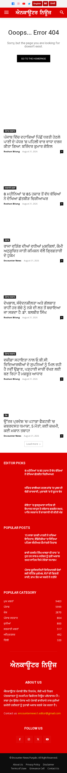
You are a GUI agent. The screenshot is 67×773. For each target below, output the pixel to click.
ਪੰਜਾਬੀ (52, 3)
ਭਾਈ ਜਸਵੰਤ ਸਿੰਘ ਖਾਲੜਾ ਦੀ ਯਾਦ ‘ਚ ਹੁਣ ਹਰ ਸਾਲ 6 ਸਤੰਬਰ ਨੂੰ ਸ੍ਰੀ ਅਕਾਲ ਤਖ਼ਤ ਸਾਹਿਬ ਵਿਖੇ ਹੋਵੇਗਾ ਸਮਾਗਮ (42, 556)
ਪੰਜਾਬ (7, 240)
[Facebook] (13, 3)
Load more (32, 443)
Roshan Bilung (12, 151)
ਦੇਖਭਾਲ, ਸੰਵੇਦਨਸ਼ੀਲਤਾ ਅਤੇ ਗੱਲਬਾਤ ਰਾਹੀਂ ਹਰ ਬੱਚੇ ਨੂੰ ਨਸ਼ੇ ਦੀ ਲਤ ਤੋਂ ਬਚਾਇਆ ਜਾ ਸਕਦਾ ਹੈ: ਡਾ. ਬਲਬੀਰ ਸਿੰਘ (32, 308)
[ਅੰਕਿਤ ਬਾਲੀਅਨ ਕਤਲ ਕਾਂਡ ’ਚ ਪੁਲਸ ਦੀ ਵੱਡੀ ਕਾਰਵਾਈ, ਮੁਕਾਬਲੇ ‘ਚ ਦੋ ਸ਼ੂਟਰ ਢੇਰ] (13, 492)
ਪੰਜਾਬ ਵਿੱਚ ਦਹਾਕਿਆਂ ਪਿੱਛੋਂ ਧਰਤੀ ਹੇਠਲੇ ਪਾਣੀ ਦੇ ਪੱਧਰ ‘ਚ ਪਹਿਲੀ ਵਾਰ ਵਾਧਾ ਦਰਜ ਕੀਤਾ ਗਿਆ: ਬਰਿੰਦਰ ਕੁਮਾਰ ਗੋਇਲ (33, 142)
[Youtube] (47, 739)
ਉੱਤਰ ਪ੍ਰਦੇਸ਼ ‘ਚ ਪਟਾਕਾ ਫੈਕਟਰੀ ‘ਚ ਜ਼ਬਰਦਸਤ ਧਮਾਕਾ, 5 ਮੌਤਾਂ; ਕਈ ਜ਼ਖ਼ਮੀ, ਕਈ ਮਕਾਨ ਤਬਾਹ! (31, 426)
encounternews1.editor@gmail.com (39, 713)
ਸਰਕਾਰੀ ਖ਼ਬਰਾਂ (10, 188)
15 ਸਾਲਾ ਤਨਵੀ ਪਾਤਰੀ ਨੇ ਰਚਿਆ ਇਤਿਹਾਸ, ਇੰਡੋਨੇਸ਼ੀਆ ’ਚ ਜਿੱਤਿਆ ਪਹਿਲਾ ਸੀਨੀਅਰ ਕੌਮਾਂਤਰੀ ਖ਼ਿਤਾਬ (41, 539)
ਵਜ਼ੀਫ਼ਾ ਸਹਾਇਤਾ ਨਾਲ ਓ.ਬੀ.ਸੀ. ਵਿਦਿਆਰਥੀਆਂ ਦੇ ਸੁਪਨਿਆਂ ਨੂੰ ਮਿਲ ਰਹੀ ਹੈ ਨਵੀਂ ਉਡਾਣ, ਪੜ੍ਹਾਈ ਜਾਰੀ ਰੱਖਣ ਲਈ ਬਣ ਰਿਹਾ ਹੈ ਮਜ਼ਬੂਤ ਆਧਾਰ (32, 367)
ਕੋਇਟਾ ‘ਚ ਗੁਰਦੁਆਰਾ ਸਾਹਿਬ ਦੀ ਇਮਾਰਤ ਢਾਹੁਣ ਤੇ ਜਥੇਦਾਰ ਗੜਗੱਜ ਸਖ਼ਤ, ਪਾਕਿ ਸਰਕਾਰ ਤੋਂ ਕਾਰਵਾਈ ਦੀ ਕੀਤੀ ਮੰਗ (44, 509)
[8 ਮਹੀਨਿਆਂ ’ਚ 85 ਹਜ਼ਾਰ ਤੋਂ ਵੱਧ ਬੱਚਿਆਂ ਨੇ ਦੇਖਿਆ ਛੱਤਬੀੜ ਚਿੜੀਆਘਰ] (33, 174)
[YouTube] (23, 3)
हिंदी (45, 3)
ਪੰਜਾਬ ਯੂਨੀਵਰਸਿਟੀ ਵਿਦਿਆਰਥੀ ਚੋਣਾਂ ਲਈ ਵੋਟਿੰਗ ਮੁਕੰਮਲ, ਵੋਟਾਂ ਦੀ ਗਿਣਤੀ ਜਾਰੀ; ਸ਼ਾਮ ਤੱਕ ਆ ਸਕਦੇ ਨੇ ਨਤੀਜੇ (43, 573)
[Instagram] (18, 3)
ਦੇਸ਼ (6, 415)
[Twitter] (29, 3)
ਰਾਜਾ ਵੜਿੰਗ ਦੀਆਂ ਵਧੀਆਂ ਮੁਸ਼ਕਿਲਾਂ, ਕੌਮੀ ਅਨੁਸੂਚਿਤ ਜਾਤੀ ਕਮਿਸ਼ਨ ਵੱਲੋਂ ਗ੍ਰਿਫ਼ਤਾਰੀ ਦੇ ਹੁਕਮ (33, 251)
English (37, 3)
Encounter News (12, 260)
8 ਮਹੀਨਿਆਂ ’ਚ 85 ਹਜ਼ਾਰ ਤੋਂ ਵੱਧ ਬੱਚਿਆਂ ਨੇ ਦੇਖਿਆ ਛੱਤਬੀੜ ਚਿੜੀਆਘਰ (32, 196)
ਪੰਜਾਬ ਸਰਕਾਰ (10, 131)
